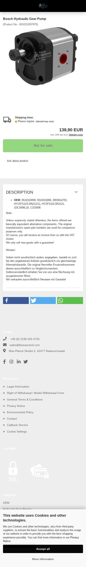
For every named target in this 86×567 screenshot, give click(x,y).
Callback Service (17, 425)
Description (19, 192)
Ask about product (17, 160)
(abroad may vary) (45, 121)
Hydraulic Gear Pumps (17, 509)
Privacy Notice (16, 405)
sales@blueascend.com (25, 345)
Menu (6, 6)
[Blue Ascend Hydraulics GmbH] (43, 6)
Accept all (43, 548)
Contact (12, 418)
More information (43, 559)
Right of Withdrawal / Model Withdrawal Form (35, 393)
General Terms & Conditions (25, 399)
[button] (16, 300)
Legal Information (18, 386)
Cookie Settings (17, 431)
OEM (6, 502)
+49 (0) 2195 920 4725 (25, 339)
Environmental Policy (20, 412)
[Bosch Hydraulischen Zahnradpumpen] (43, 56)
